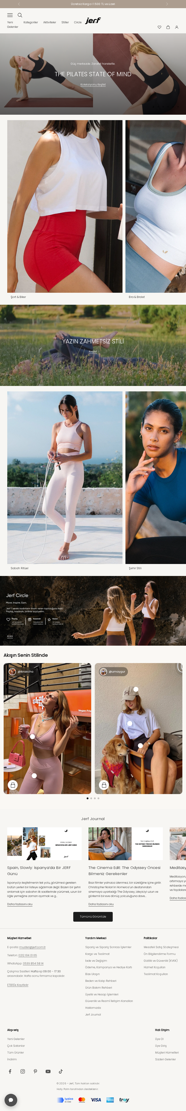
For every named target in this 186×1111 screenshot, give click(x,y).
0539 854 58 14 (33, 963)
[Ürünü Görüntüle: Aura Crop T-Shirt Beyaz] (130, 723)
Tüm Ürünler (15, 1052)
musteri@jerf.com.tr (32, 947)
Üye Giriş (161, 1046)
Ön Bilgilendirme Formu (160, 954)
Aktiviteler (49, 22)
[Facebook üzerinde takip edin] (10, 1071)
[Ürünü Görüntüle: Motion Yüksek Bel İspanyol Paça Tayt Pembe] (34, 776)
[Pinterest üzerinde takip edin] (35, 1071)
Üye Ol (159, 1039)
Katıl (10, 636)
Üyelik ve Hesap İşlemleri (101, 994)
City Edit (93, 84)
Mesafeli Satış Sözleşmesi (161, 947)
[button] (87, 798)
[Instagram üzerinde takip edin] (22, 1071)
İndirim (12, 1059)
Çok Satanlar (16, 1046)
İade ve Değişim (96, 961)
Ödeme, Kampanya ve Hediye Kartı (108, 967)
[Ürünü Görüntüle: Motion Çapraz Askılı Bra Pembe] (32, 737)
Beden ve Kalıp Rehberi (100, 981)
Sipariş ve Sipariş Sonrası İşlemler (108, 947)
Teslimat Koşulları (156, 974)
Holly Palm (63, 1089)
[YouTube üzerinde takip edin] (48, 1071)
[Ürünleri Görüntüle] (13, 785)
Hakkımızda (93, 1008)
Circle (78, 22)
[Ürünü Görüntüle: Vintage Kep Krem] (136, 689)
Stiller (65, 22)
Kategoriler (31, 22)
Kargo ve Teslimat (97, 954)
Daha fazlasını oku (19, 904)
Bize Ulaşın (92, 974)
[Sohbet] (11, 1100)
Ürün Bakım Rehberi (98, 988)
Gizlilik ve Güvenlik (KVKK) (161, 961)
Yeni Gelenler (15, 1039)
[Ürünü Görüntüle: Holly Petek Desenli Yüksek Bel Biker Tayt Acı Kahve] (140, 746)
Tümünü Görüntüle (93, 916)
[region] (93, 74)
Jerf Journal (93, 1014)
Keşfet (93, 351)
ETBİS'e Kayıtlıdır (17, 985)
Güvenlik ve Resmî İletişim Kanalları (109, 1001)
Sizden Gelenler (165, 1059)
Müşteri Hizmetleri (167, 1052)
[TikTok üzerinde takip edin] (61, 1071)
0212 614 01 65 (27, 955)
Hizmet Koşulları (154, 967)
